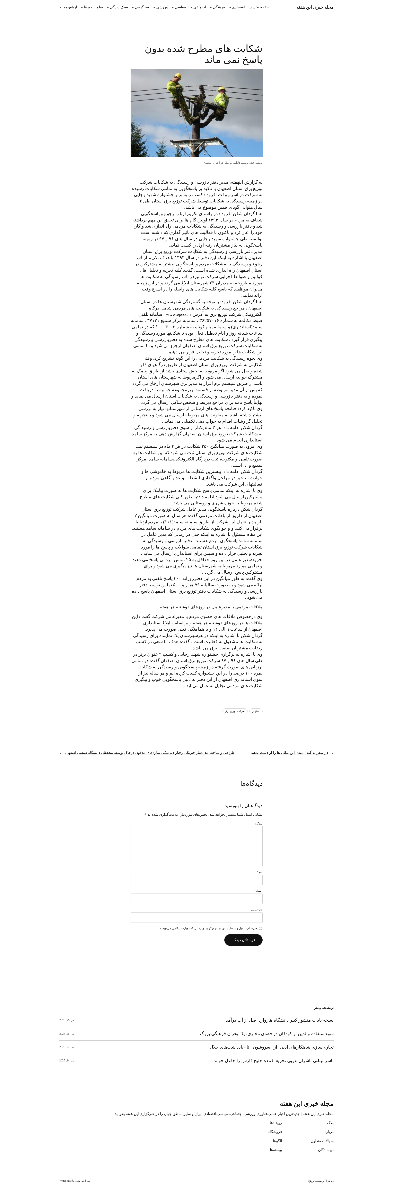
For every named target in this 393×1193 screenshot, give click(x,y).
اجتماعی (199, 7)
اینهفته (237, 182)
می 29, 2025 (67, 1020)
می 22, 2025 (67, 1047)
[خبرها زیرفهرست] (82, 7)
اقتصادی (238, 7)
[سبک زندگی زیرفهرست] (108, 7)
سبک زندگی (119, 7)
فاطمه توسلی (232, 162)
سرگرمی (142, 7)
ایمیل (258, 890)
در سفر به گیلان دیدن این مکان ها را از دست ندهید (289, 753)
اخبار (217, 162)
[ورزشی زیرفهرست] (154, 7)
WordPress (65, 1180)
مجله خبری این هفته (315, 7)
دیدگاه (258, 823)
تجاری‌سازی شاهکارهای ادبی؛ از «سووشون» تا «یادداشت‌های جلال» (271, 1047)
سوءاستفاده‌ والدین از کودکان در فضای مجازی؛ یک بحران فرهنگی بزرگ (267, 1033)
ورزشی (162, 7)
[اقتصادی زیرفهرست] (230, 7)
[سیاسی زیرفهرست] (173, 7)
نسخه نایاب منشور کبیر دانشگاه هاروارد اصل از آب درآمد (280, 1020)
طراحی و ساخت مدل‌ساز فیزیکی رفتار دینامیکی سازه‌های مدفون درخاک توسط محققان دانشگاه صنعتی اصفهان (150, 753)
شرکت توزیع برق (235, 711)
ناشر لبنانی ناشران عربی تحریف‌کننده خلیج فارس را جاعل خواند (274, 1060)
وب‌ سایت (257, 909)
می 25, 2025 (67, 1033)
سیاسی (180, 7)
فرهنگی (219, 7)
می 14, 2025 (67, 1060)
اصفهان (208, 162)
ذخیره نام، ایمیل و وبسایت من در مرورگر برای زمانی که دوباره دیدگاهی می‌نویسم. (208, 928)
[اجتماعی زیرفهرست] (191, 7)
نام (260, 872)
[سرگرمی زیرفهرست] (133, 7)
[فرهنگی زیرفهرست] (211, 7)
